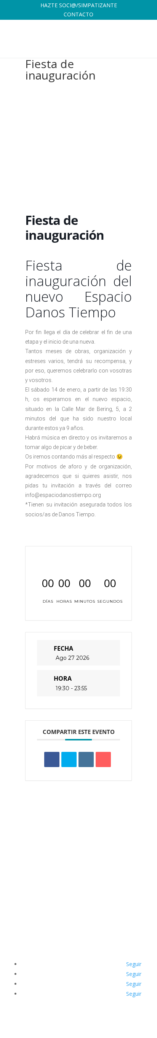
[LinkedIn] (86, 759)
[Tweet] (69, 759)
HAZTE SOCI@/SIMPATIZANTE (78, 5)
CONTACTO (78, 14)
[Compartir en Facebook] (51, 759)
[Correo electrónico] (103, 759)
